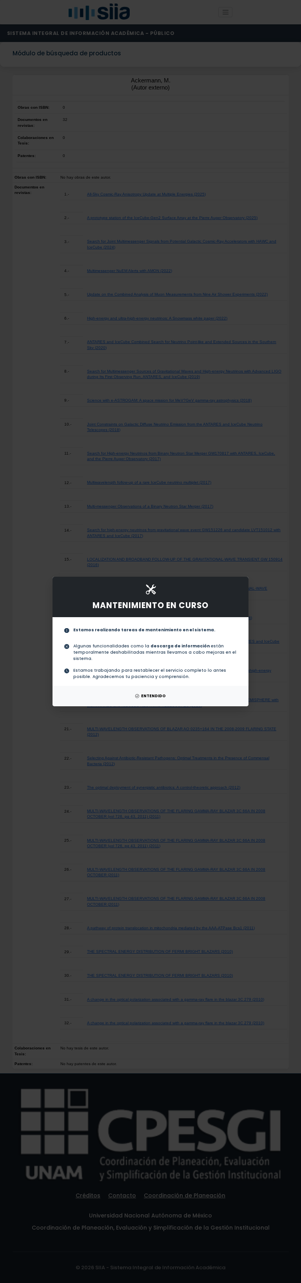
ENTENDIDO (153, 696)
